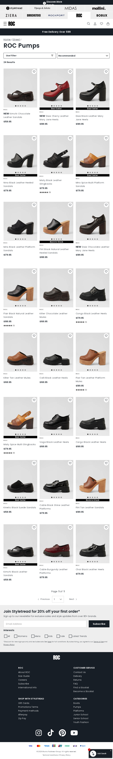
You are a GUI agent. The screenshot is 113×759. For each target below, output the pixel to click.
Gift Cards (23, 703)
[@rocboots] (50, 733)
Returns (77, 679)
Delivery (77, 676)
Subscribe (23, 683)
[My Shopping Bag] (108, 23)
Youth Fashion (81, 722)
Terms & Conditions (50, 755)
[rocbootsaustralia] (62, 733)
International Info (27, 687)
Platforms (78, 710)
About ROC (24, 672)
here (49, 642)
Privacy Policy (9, 645)
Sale (62, 636)
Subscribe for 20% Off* (56, 32)
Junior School (80, 714)
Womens (22, 636)
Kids (50, 636)
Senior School (80, 718)
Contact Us (79, 672)
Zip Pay (22, 718)
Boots (76, 703)
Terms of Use (99, 642)
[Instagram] (38, 733)
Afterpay (22, 714)
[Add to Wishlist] (34, 71)
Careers (22, 679)
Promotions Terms (28, 706)
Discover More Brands (54, 3)
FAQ (75, 683)
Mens (38, 636)
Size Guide (24, 676)
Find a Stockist (81, 687)
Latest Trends (79, 636)
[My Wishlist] (101, 23)
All (9, 636)
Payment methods (28, 710)
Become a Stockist (83, 691)
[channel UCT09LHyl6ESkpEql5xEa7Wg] (74, 733)
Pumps (77, 706)
